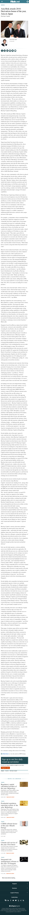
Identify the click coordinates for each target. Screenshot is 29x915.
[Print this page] (15, 51)
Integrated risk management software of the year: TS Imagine (10, 861)
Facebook (11, 900)
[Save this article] (10, 51)
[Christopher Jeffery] (4, 42)
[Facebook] (5, 51)
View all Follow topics (5, 900)
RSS (23, 900)
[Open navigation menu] (1, 1)
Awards (3, 5)
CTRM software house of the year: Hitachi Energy (9, 825)
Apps (18, 900)
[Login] (27, 1)
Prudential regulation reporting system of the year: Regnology (9, 805)
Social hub (21, 900)
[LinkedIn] (7, 51)
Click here (6, 754)
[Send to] (12, 51)
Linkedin (8, 900)
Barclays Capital (13, 771)
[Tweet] (2, 51)
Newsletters (13, 900)
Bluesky (16, 900)
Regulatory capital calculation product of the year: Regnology (9, 786)
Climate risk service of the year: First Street (9, 843)
